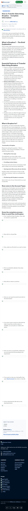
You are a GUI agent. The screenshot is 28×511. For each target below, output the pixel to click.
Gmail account (10, 379)
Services (3, 464)
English (6, 479)
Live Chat (20, 2)
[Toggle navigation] (25, 2)
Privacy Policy (18, 464)
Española (7, 482)
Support (3, 467)
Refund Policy (18, 466)
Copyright (17, 467)
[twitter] (10, 507)
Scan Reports (4, 470)
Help (4, 491)
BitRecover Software (15, 501)
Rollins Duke (13, 21)
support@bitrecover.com (9, 453)
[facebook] (7, 507)
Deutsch (7, 481)
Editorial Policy (6, 30)
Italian (5, 484)
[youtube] (17, 507)
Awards (3, 469)
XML (16, 469)
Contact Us (3, 466)
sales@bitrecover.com (8, 454)
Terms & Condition (19, 462)
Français (7, 486)
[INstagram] (21, 507)
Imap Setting (6, 489)
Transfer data (6, 11)
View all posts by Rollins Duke (11, 434)
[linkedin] (14, 507)
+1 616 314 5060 (7, 451)
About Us (3, 462)
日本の (8, 488)
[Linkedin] (16, 21)
